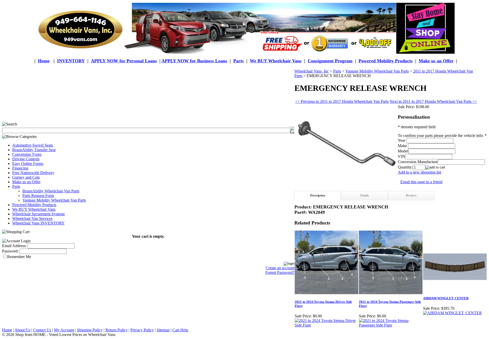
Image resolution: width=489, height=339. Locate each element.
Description (317, 195)
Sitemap (163, 330)
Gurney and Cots (26, 177)
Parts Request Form (38, 195)
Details (364, 195)
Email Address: (14, 246)
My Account (64, 330)
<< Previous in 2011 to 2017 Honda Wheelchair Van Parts (342, 101)
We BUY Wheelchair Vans (34, 209)
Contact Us (42, 330)
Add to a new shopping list (419, 172)
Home (44, 60)
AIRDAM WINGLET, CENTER (446, 298)
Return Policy (116, 330)
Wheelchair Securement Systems (38, 214)
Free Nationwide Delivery (33, 173)
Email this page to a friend (421, 182)
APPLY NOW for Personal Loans (124, 60)
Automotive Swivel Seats (32, 145)
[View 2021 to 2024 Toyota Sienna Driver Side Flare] (326, 325)
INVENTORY (71, 60)
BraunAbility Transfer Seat (34, 150)
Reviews (411, 195)
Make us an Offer (436, 60)
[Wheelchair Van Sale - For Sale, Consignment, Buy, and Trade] (244, 28)
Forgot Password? (279, 272)
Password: (10, 251)
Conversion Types (27, 154)
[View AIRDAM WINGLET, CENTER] (452, 313)
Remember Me (19, 257)
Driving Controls (25, 159)
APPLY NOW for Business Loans (194, 60)
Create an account (280, 268)
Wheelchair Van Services (32, 218)
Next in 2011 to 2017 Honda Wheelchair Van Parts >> (433, 101)
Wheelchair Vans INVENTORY (38, 223)
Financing (20, 168)
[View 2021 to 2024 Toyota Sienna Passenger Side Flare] (391, 325)
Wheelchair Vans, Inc (311, 71)
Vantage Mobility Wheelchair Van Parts (54, 200)
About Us (22, 330)
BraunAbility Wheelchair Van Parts (50, 191)
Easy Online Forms (27, 163)
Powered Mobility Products (386, 60)
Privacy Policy (142, 330)
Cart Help (180, 330)
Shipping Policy (90, 330)
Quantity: (405, 167)
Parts (16, 186)
